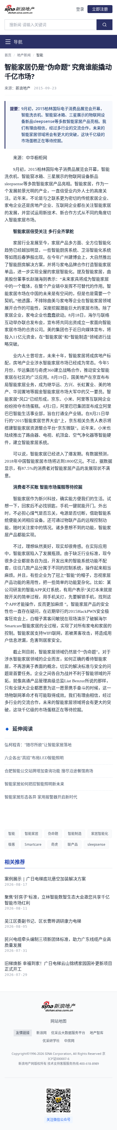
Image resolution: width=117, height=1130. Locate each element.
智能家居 (31, 833)
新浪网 (41, 1033)
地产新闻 (24, 55)
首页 (8, 55)
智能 (39, 55)
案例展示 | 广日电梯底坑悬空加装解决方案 (45, 878)
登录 (80, 9)
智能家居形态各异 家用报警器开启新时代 (41, 797)
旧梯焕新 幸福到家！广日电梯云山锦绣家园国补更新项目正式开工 (58, 966)
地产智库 (96, 1033)
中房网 (69, 1041)
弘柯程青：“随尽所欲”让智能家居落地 (38, 745)
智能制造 (75, 833)
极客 (11, 844)
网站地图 (58, 1021)
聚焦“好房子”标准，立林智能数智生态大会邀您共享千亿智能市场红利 (57, 900)
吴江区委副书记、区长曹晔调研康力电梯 (43, 921)
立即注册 (100, 9)
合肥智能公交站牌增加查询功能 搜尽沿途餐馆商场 (49, 771)
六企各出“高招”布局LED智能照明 (34, 758)
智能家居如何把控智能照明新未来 (34, 784)
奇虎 (54, 844)
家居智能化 (99, 833)
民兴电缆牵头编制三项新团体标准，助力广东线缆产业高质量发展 (58, 942)
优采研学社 (51, 1041)
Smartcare (33, 844)
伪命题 (53, 833)
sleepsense (96, 844)
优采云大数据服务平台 (68, 1033)
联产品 (73, 844)
